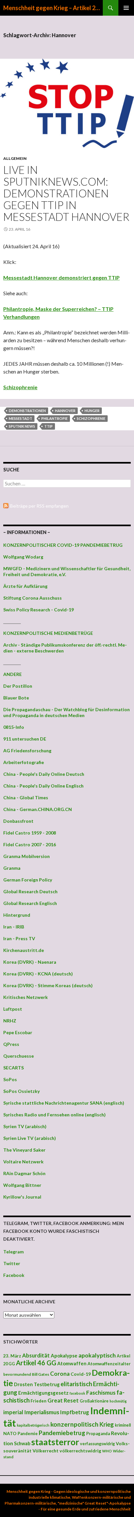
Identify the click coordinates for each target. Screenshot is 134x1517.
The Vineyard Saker (24, 1150)
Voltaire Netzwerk (23, 1161)
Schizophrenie (20, 387)
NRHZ (9, 1020)
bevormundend (17, 1374)
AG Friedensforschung (27, 750)
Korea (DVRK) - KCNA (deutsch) (38, 973)
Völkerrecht (46, 1450)
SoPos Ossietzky (21, 1091)
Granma (11, 868)
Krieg (107, 1424)
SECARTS (13, 1067)
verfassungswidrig (97, 1443)
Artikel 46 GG (36, 1363)
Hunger (92, 410)
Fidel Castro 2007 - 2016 (29, 844)
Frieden (39, 1400)
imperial (13, 1412)
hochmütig (118, 1401)
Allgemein (15, 158)
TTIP (48, 426)
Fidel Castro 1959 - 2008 (29, 832)
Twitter (11, 1263)
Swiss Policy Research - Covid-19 (38, 609)
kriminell (123, 1425)
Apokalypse (64, 1355)
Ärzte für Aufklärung (25, 586)
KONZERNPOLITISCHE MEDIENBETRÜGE (48, 633)
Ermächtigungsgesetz (43, 1393)
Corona (60, 1373)
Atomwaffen (72, 1363)
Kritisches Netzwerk (25, 997)
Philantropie (54, 418)
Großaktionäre (94, 1401)
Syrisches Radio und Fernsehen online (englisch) (54, 1114)
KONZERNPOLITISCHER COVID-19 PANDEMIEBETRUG (63, 545)
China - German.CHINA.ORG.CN (37, 809)
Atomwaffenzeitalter (109, 1363)
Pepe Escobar (17, 1032)
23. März (12, 1355)
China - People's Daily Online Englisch (43, 786)
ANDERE (12, 674)
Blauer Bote (16, 697)
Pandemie (28, 1433)
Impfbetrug (74, 1412)
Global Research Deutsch (30, 891)
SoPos (10, 1079)
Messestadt (20, 418)
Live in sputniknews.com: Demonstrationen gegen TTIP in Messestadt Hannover (66, 193)
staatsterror (55, 1442)
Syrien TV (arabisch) (25, 1126)
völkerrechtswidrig (80, 1450)
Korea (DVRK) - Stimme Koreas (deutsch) (48, 985)
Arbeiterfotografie (23, 762)
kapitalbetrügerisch (33, 1425)
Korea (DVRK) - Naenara (29, 962)
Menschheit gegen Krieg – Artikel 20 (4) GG (53, 7)
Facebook (13, 1275)
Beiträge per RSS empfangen (39, 506)
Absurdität (36, 1355)
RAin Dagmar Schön (24, 1173)
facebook (77, 1393)
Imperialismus (41, 1412)
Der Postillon (17, 686)
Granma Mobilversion (26, 856)
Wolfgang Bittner (22, 1185)
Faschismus (100, 1392)
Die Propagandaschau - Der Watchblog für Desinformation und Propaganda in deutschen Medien (66, 712)
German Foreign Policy (27, 879)
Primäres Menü (126, 8)
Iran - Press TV (19, 938)
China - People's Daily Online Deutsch (43, 774)
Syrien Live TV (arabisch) (29, 1138)
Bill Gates (40, 1374)
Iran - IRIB (13, 926)
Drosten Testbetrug (37, 1384)
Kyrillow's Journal (22, 1197)
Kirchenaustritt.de (23, 950)
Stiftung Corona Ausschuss (32, 598)
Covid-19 (81, 1374)
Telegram (13, 1251)
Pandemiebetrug (62, 1432)
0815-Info (13, 727)
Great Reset (63, 1400)
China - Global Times (25, 797)
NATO (10, 1433)
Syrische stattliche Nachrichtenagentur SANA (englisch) (63, 1103)
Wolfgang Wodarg (23, 556)
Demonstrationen (27, 410)
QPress (11, 1044)
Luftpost (12, 1009)
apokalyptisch (97, 1355)
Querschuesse (18, 1056)
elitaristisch (76, 1383)
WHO (107, 1451)
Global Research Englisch (30, 903)
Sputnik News (22, 426)
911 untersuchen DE (24, 739)
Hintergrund (16, 915)
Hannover (65, 410)
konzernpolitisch (74, 1424)
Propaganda (98, 1433)
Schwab (22, 1443)
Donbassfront (18, 821)
